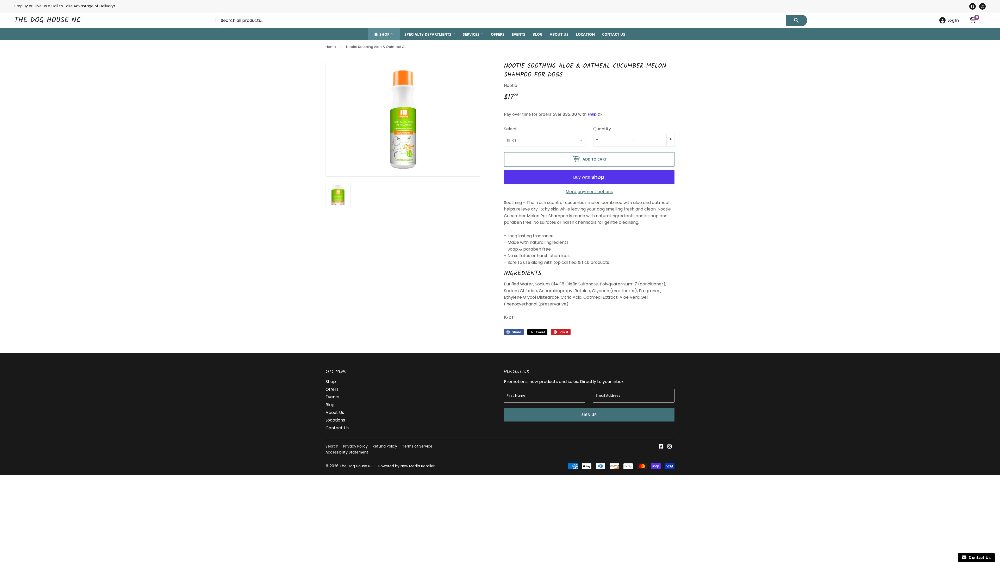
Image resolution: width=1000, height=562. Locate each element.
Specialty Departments (428, 34)
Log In (953, 20)
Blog (537, 34)
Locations (335, 420)
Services (471, 34)
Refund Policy (385, 446)
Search (332, 446)
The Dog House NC (47, 20)
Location (585, 34)
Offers (497, 34)
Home (331, 46)
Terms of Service (417, 446)
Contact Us (613, 34)
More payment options (589, 192)
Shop (384, 34)
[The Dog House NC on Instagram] (669, 447)
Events (518, 34)
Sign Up (589, 414)
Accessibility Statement (347, 452)
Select (510, 129)
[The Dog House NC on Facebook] (661, 447)
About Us (559, 34)
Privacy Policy (355, 446)
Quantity (602, 129)
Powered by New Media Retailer (406, 466)
